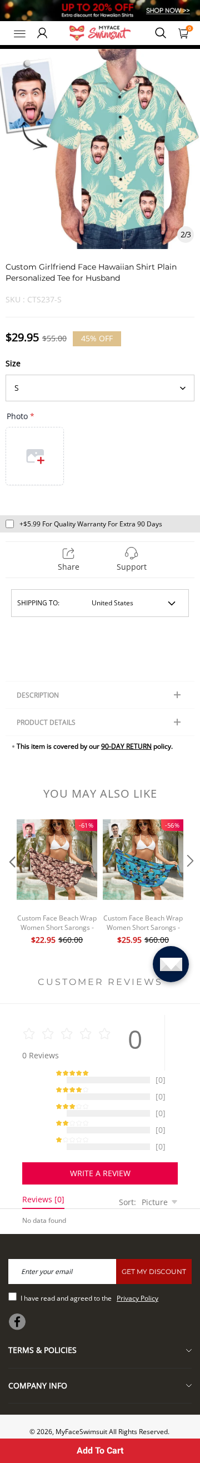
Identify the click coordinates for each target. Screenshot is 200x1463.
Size (13, 363)
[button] (11, 883)
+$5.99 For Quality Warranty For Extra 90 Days (90, 524)
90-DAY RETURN (126, 746)
